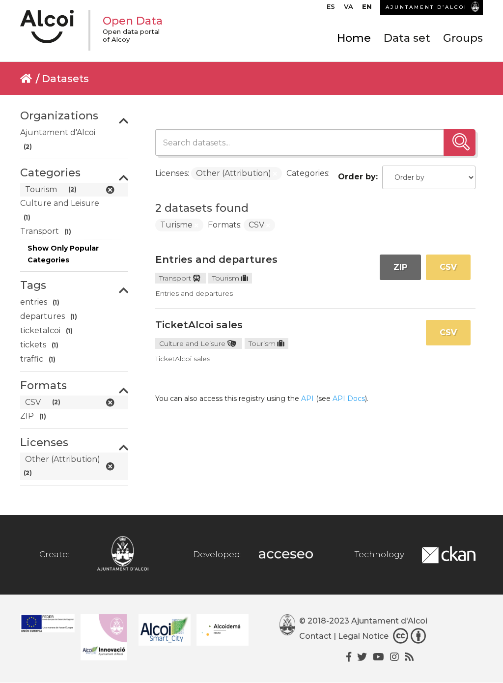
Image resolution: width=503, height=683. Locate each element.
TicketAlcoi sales (199, 325)
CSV (448, 267)
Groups (463, 38)
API (307, 398)
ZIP (400, 267)
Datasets (65, 78)
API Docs (349, 398)
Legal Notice (363, 636)
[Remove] (275, 174)
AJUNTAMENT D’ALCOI (426, 7)
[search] (459, 142)
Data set (407, 38)
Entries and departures (216, 259)
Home (354, 38)
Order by (357, 176)
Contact (315, 636)
